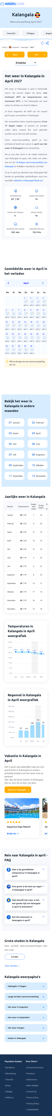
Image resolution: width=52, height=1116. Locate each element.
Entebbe (14, 956)
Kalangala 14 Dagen (17, 986)
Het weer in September (19, 1017)
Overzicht (11, 33)
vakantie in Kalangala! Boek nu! (28, 180)
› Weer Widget (32, 1085)
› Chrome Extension (34, 1067)
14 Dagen (30, 33)
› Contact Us (31, 1091)
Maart (15, 54)
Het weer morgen (16, 1027)
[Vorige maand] (9, 283)
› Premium (30, 1073)
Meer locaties (11, 965)
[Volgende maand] (42, 283)
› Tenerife (9, 1079)
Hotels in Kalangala (17, 789)
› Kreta (8, 1085)
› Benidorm (10, 1067)
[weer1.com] (12, 3)
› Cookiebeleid (32, 1109)
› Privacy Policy (32, 1103)
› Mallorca (9, 1097)
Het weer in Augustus (18, 1007)
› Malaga (8, 1091)
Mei (36, 54)
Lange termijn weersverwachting (23, 996)
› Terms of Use (32, 1097)
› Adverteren (31, 1079)
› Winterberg (10, 1073)
